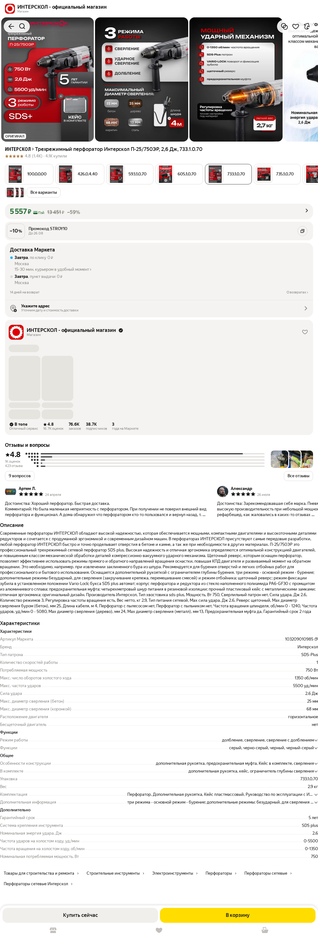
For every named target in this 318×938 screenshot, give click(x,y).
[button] (29, 174)
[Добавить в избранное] (295, 26)
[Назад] (11, 26)
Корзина (265, 930)
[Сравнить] (284, 26)
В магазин (53, 930)
